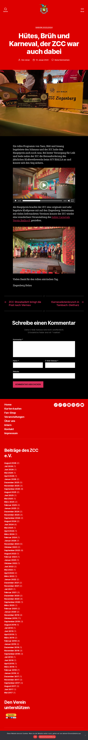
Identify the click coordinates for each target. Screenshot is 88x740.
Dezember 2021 (11, 583)
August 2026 (10, 463)
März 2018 (9, 667)
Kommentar (18, 340)
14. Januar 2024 (42, 60)
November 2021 (11, 586)
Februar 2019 (10, 641)
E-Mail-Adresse (51, 361)
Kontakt (9, 429)
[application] (44, 185)
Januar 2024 (10, 541)
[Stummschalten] (69, 201)
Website (16, 371)
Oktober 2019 (10, 618)
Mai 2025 (8, 499)
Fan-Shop (10, 412)
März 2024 (9, 534)
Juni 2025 (9, 495)
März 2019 (9, 638)
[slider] (42, 200)
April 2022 (9, 573)
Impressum (11, 433)
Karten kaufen (12, 408)
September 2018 (12, 654)
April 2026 (9, 476)
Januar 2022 (10, 579)
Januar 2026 (10, 479)
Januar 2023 (10, 560)
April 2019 (9, 634)
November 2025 (11, 486)
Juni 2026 (9, 469)
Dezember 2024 (11, 511)
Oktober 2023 (10, 547)
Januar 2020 (10, 612)
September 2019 (12, 621)
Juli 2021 (8, 589)
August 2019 (10, 625)
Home (7, 404)
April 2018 (9, 663)
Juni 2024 (9, 524)
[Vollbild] (72, 201)
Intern (7, 425)
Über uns (9, 420)
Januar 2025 (10, 508)
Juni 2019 (8, 631)
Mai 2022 (8, 570)
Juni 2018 (8, 660)
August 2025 (10, 492)
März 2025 (9, 502)
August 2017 (10, 686)
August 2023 (10, 553)
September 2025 (12, 489)
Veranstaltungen (14, 416)
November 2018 (11, 650)
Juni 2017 (8, 689)
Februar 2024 (10, 537)
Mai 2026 (8, 473)
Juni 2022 (9, 566)
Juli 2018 (8, 657)
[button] (44, 185)
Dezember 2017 (11, 676)
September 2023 (12, 550)
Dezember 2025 (11, 482)
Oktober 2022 (10, 563)
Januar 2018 (10, 673)
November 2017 (11, 680)
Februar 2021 (10, 592)
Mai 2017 (8, 693)
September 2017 (12, 683)
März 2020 (9, 605)
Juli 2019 (8, 628)
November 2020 (12, 599)
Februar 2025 (10, 505)
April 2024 (9, 531)
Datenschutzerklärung (47, 737)
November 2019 (11, 615)
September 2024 (12, 518)
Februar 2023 (10, 557)
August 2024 (10, 521)
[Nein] (85, 735)
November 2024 (11, 515)
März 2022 (9, 576)
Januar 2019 (10, 644)
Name (16, 361)
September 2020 (12, 602)
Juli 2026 (8, 466)
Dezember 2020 (11, 596)
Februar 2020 (10, 608)
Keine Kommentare (62, 60)
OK (35, 737)
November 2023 (11, 544)
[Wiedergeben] (16, 201)
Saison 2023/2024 (44, 27)
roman (27, 60)
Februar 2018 (10, 670)
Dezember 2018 (11, 647)
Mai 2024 (8, 528)
